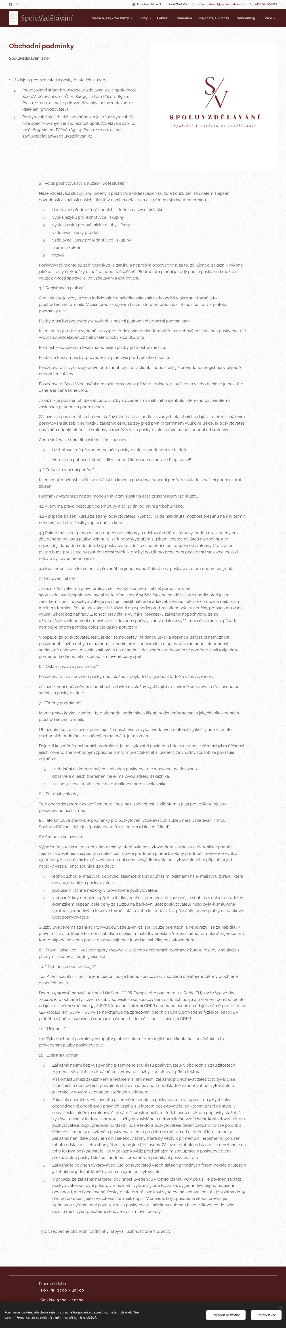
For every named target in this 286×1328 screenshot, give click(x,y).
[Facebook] (10, 4)
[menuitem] (113, 18)
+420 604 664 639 (266, 4)
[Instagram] (17, 4)
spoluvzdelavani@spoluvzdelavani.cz (220, 4)
